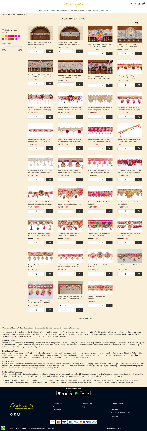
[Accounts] (139, 4)
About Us (55, 407)
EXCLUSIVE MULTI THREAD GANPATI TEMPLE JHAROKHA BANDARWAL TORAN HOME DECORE (130, 46)
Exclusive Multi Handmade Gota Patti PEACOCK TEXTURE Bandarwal (69, 266)
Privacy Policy (50, 428)
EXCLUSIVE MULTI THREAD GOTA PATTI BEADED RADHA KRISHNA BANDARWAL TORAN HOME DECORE (100, 45)
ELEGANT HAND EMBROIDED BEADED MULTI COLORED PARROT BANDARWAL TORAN (99, 77)
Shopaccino (119, 428)
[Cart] (49, 51)
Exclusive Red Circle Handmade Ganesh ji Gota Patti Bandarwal (130, 234)
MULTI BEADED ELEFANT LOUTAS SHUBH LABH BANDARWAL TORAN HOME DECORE (39, 75)
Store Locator (57, 409)
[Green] (12, 39)
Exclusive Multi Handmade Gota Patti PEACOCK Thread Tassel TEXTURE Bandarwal (39, 235)
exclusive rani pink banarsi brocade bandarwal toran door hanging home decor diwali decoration (70, 172)
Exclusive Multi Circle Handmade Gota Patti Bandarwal (39, 266)
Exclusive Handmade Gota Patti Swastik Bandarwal (129, 266)
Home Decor (104, 10)
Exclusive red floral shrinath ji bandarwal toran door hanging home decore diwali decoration (129, 172)
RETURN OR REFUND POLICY (120, 412)
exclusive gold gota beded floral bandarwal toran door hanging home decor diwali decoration (100, 109)
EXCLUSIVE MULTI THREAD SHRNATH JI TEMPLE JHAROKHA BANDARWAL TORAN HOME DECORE (70, 43)
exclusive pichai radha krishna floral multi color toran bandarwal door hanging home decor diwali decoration (70, 109)
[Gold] (9, 39)
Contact (113, 407)
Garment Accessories (92, 10)
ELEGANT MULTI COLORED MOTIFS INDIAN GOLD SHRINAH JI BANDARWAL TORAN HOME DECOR (40, 43)
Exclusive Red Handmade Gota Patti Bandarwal (98, 297)
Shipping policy (115, 409)
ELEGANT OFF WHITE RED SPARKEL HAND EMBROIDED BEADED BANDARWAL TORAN (70, 76)
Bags (40, 10)
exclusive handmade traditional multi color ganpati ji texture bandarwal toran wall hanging (70, 203)
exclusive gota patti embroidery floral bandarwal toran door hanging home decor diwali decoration (40, 140)
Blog (83, 407)
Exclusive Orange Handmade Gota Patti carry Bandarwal (129, 203)
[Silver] (6, 39)
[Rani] (9, 36)
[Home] (74, 4)
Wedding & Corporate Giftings (59, 10)
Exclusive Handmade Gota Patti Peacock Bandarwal (99, 266)
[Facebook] (11, 415)
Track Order (114, 416)
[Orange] (6, 36)
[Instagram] (18, 415)
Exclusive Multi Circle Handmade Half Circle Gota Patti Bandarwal (99, 234)
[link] (132, 4)
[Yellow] (3, 36)
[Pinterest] (14, 415)
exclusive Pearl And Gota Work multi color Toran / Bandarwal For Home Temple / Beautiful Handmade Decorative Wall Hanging (70, 297)
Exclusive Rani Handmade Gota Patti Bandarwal (98, 203)
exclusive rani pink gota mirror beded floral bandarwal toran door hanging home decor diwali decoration (130, 109)
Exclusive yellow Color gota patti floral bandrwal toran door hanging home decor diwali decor (129, 140)
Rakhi (46, 10)
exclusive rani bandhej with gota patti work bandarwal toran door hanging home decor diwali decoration (100, 140)
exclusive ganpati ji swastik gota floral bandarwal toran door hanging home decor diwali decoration (130, 77)
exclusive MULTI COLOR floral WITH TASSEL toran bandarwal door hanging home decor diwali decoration (39, 109)
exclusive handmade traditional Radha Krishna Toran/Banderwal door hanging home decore (39, 203)
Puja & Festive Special (77, 10)
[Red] (12, 36)
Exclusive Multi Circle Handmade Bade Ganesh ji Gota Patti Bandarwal (69, 234)
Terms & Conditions (38, 428)
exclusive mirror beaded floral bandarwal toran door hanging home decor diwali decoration (69, 140)
